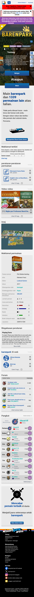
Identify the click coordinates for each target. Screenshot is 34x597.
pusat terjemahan (19, 23)
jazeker (12, 407)
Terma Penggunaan (23, 590)
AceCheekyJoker (17, 459)
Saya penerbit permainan (11, 546)
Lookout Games (22, 281)
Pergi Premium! (9, 552)
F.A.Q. (6, 539)
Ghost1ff (24, 420)
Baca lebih (17, 346)
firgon (19, 290)
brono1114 (15, 448)
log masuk (30, 2)
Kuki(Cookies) (24, 591)
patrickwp (15, 443)
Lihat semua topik (17, 410)
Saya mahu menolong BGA (11, 549)
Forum (6, 562)
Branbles (15, 477)
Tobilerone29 (14, 384)
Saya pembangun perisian (11, 547)
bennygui (20, 287)
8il (13, 432)
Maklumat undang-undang (11, 590)
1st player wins (12, 382)
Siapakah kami (8, 537)
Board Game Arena (9, 588)
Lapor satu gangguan (10, 550)
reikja (12, 395)
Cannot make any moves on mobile (18, 388)
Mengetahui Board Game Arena (17, 139)
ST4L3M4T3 (14, 401)
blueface (15, 453)
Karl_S (14, 470)
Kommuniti (7, 560)
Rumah (7, 557)
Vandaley (13, 390)
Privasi (18, 591)
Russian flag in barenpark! (15, 405)
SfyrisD (14, 437)
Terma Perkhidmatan (11, 591)
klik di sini (19, 13)
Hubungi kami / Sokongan (11, 540)
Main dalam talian (17, 523)
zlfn (13, 464)
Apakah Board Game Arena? (12, 536)
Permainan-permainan (10, 559)
